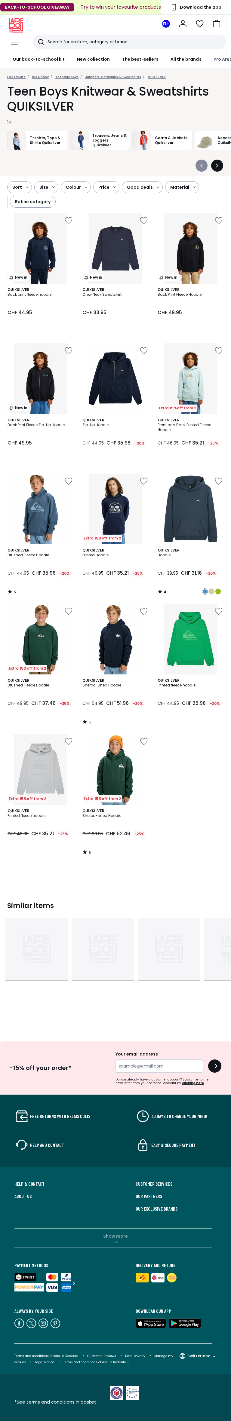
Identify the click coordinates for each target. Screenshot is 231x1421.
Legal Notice (44, 1362)
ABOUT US (23, 1196)
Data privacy (135, 1356)
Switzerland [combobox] (199, 1355)
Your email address (137, 1054)
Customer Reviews (101, 1356)
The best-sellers (140, 59)
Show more (115, 1236)
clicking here (193, 1083)
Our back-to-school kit (39, 59)
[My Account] (183, 24)
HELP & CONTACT (29, 1184)
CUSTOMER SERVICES (154, 1184)
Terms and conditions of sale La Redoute (46, 1356)
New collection (93, 59)
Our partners (149, 1196)
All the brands (186, 59)
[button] (216, 24)
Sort (17, 187)
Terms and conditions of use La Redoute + (96, 1362)
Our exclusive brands (156, 1209)
